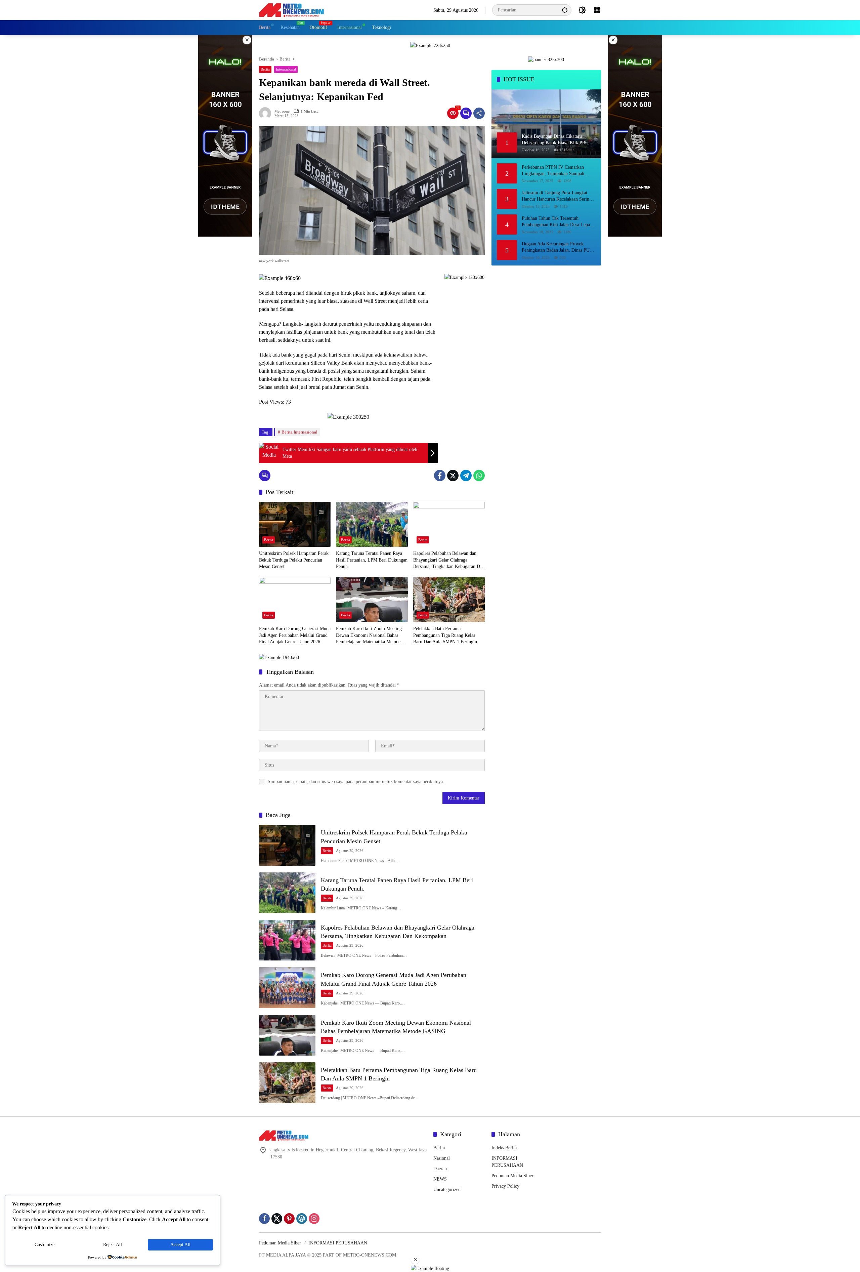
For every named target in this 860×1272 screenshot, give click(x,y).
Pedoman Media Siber (512, 1175)
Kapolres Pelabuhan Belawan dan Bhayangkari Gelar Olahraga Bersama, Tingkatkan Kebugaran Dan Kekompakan (448, 560)
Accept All (180, 1244)
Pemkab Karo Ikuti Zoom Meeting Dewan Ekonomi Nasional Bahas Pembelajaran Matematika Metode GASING (369, 635)
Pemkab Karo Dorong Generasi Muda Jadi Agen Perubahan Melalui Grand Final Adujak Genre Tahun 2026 (295, 635)
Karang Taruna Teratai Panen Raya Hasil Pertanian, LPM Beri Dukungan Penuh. (371, 560)
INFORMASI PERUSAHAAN (337, 1242)
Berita (265, 69)
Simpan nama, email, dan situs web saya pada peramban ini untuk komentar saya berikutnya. (356, 781)
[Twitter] (453, 475)
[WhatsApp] (479, 475)
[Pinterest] (289, 1218)
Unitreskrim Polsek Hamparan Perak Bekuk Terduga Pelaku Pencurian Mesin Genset (294, 560)
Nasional (441, 1158)
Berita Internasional (299, 432)
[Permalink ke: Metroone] (266, 113)
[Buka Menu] (597, 10)
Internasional (286, 69)
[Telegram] (466, 475)
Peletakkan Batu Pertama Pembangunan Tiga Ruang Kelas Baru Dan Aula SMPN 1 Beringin (445, 635)
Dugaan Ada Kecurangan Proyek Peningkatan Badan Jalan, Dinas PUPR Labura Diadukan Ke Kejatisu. (558, 247)
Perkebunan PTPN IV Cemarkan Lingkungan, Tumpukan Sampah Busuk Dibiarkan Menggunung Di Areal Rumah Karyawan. (554, 171)
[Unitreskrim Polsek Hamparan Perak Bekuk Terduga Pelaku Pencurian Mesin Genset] (295, 524)
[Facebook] (439, 475)
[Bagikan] (479, 113)
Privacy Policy (505, 1186)
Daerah (440, 1168)
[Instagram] (314, 1218)
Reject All (112, 1244)
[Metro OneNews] (291, 9)
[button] (564, 9)
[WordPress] (301, 1218)
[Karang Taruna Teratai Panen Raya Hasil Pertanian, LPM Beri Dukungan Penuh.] (371, 524)
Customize (44, 1244)
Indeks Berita (504, 1147)
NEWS (440, 1179)
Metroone (282, 111)
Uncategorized (447, 1189)
